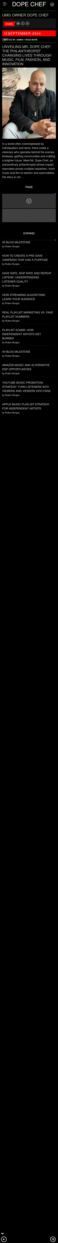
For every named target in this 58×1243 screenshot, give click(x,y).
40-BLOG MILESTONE (16, 351)
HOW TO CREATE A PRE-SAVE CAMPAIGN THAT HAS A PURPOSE (25, 257)
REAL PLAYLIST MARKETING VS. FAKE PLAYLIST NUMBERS (27, 314)
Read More (31, 39)
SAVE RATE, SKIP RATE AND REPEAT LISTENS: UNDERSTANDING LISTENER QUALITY (26, 277)
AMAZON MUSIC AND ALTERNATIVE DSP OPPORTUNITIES (26, 367)
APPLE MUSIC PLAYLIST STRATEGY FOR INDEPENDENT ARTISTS (25, 406)
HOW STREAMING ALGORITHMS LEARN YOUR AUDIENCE (23, 297)
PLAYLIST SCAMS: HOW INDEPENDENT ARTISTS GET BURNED (21, 334)
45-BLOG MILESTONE (16, 242)
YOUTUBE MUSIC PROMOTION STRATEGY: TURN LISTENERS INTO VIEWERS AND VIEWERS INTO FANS (26, 386)
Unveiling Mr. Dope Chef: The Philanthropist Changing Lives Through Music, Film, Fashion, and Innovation (27, 55)
